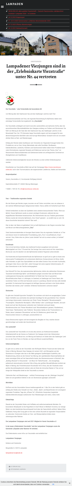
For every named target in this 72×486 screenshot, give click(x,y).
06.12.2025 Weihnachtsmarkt (17, 28)
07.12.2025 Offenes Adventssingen (20, 24)
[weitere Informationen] (7, 93)
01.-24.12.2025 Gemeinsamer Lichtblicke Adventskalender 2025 (29, 21)
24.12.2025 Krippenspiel (16, 17)
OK (53, 484)
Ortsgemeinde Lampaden (18, 469)
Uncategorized (36, 61)
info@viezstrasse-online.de (29, 189)
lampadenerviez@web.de (14, 453)
